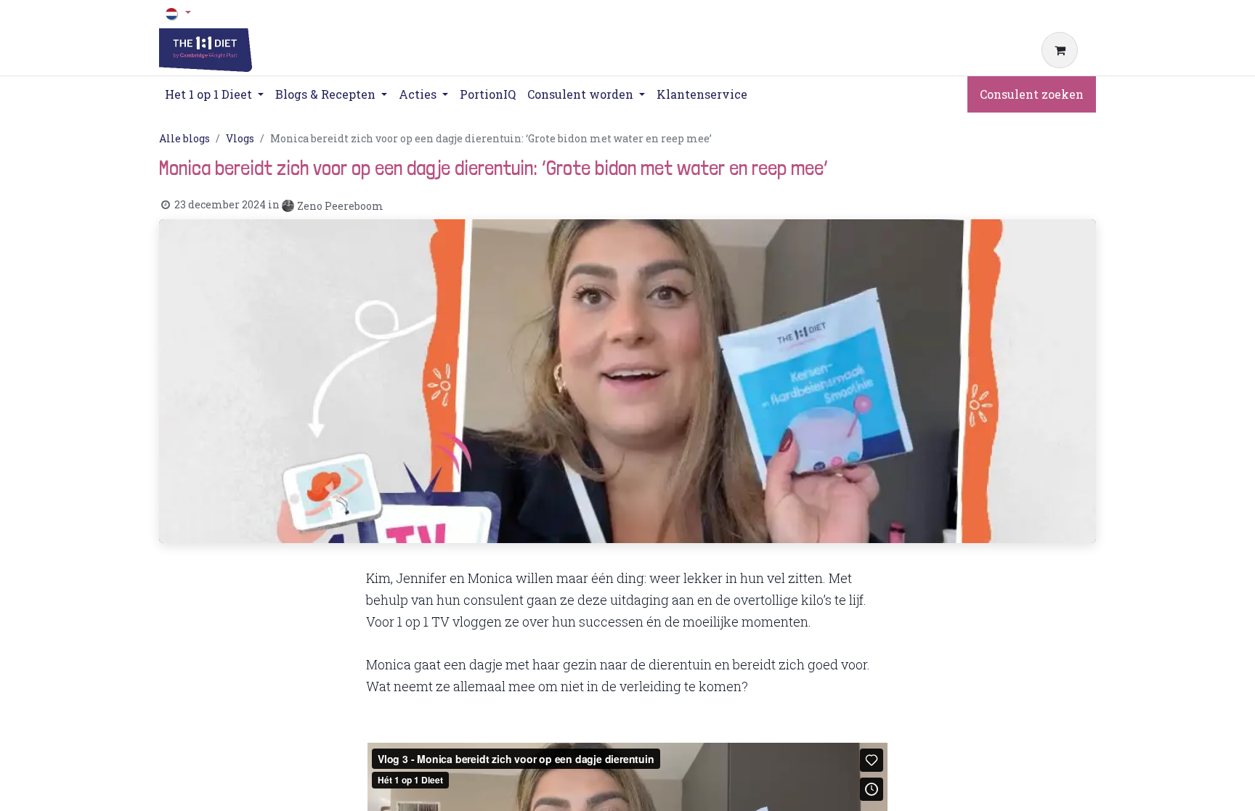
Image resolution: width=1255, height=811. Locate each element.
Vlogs (240, 138)
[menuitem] (487, 94)
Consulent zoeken (1032, 94)
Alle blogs (184, 138)
